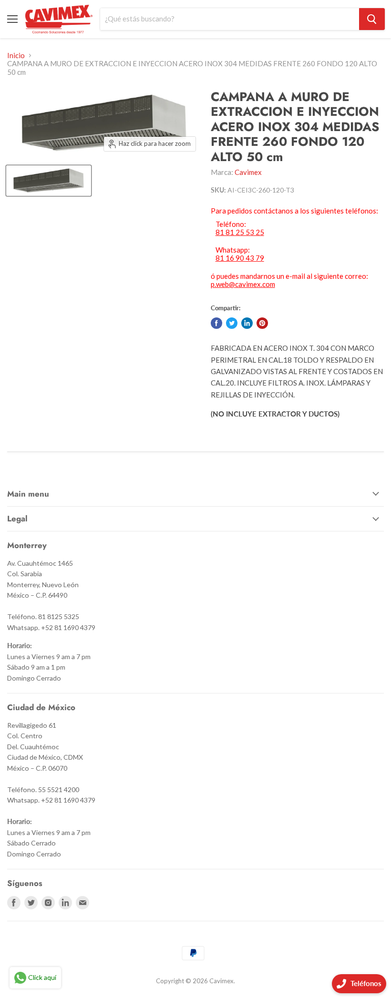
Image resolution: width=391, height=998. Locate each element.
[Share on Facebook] (216, 323)
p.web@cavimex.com (243, 284)
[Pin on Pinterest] (262, 323)
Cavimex (248, 172)
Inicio (16, 55)
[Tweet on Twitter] (231, 323)
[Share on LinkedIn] (247, 323)
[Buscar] (372, 19)
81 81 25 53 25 (240, 232)
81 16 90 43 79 (240, 258)
